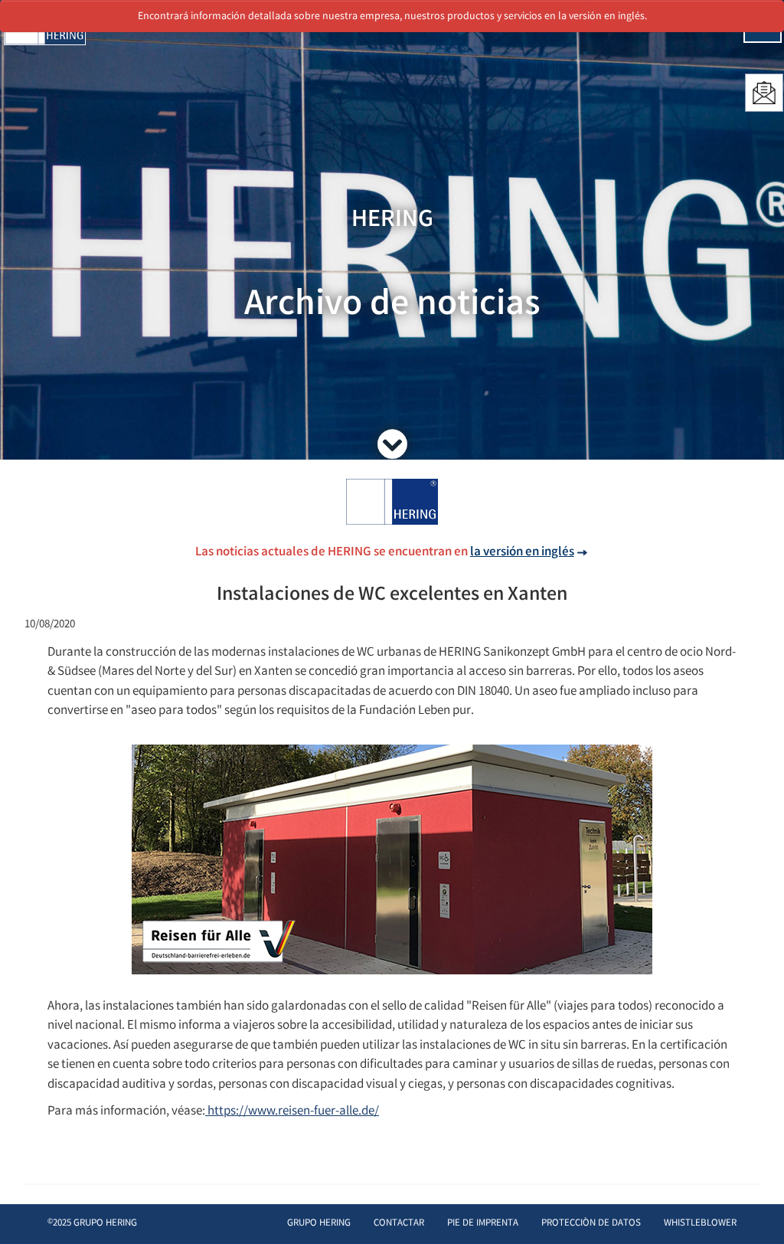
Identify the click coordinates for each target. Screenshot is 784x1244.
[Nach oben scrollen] (756, 1209)
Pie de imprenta (482, 1223)
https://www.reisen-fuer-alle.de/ (292, 1111)
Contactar (399, 1223)
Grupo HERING (319, 1223)
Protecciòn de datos (591, 1223)
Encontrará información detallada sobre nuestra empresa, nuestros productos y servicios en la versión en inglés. (392, 17)
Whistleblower (700, 1223)
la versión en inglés (522, 552)
